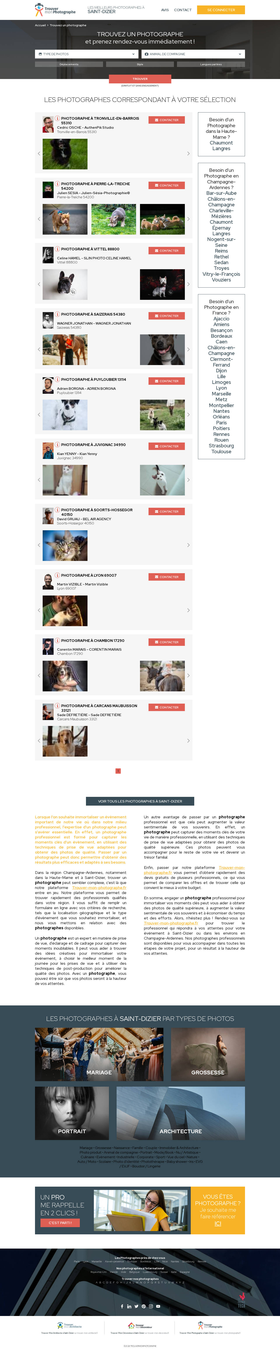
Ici (218, 1223)
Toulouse (132, 1261)
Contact (183, 10)
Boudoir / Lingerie (146, 1166)
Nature (192, 1157)
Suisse (164, 1272)
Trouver (140, 79)
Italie (174, 1272)
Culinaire (87, 1157)
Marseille (97, 1261)
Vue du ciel (175, 1157)
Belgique (134, 1272)
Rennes (202, 1261)
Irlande (114, 1272)
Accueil (40, 25)
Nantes (175, 1261)
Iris (191, 1161)
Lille (156, 1261)
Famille (137, 1147)
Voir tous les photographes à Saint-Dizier (140, 801)
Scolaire (105, 1161)
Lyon (85, 1261)
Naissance (122, 1147)
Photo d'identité (126, 1161)
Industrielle (126, 1157)
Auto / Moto (86, 1161)
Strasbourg (188, 1261)
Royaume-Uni (99, 1272)
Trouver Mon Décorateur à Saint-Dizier (127, 1333)
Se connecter (221, 10)
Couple (151, 1147)
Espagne (185, 1272)
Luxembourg (150, 1272)
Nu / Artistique (187, 1152)
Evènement (106, 1157)
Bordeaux (145, 1261)
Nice (165, 1261)
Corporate (145, 1157)
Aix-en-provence (114, 1261)
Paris (77, 1261)
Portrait (146, 1152)
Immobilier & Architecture (179, 1147)
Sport (160, 1157)
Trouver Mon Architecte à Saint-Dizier (57, 1333)
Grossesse (103, 1147)
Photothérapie (153, 1161)
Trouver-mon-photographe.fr (99, 887)
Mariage (86, 1147)
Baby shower (177, 1161)
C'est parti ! (60, 1223)
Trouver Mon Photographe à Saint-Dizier (197, 1333)
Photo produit (91, 1152)
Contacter (169, 120)
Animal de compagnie (121, 1152)
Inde (123, 1272)
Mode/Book (164, 1152)
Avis (165, 10)
